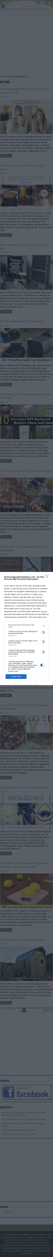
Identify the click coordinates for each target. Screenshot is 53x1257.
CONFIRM (16, 677)
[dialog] (26, 628)
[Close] (47, 577)
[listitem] (26, 626)
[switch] (42, 632)
